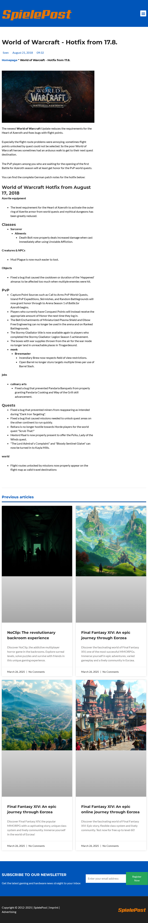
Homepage (9, 114)
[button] (143, 13)
